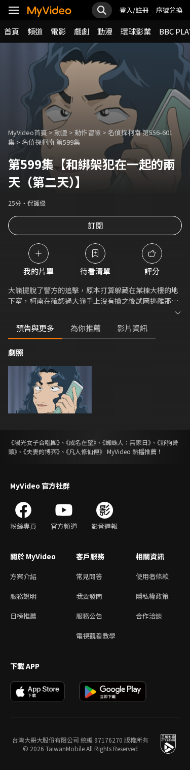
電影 (58, 31)
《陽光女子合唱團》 (34, 442)
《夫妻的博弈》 (41, 451)
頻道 (35, 31)
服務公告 (89, 616)
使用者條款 (152, 576)
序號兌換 (169, 10)
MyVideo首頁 (27, 132)
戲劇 (81, 31)
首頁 (11, 31)
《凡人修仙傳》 (85, 451)
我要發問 (89, 596)
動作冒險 (87, 132)
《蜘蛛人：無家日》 (126, 442)
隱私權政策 (152, 596)
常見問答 (89, 576)
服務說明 (23, 596)
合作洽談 (149, 616)
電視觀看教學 (96, 635)
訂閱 (95, 225)
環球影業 (136, 31)
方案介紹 (23, 576)
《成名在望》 (81, 442)
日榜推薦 (23, 616)
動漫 (104, 31)
